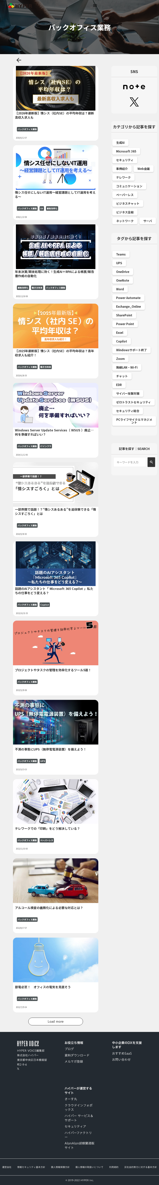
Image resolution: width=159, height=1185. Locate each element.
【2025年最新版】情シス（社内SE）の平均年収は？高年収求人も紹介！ (54, 353)
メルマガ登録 (74, 1061)
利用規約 (113, 1167)
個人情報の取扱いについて (89, 1167)
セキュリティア (75, 1126)
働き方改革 (37, 287)
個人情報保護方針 (60, 1167)
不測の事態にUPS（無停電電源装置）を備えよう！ (50, 749)
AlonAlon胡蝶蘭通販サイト (79, 1145)
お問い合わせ (121, 1059)
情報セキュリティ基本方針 (31, 1167)
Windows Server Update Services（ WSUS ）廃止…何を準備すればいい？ (54, 432)
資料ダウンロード (77, 1055)
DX (41, 208)
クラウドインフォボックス (78, 1107)
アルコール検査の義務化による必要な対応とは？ (49, 908)
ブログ (69, 1049)
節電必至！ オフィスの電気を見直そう (43, 987)
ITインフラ (45, 446)
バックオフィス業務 (27, 129)
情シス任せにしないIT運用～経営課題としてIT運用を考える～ (55, 194)
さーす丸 (71, 1099)
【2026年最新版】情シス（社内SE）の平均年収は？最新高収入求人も (54, 115)
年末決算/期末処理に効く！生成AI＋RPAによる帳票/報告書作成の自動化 (54, 273)
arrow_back (18, 60)
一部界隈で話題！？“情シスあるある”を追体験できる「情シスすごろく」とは (55, 511)
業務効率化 (52, 208)
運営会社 (6, 1167)
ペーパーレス (46, 840)
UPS (42, 761)
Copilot (44, 604)
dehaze (95, 5)
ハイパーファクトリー (78, 1135)
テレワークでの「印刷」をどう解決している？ (47, 828)
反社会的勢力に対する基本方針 (140, 1167)
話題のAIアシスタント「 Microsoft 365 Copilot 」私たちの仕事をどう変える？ (54, 590)
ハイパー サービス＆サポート (79, 1118)
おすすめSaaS (122, 1053)
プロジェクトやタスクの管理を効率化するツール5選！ (53, 670)
